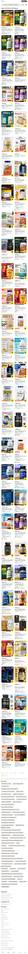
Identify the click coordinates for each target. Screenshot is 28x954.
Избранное (14, 952)
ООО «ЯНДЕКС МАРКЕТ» (9, 947)
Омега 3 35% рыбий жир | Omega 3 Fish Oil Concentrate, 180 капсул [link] (7, 457)
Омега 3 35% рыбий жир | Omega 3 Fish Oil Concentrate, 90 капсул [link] (7, 484)
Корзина (19, 952)
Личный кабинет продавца (6, 894)
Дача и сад (3, 925)
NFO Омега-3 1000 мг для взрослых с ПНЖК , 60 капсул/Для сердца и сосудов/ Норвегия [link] (7, 686)
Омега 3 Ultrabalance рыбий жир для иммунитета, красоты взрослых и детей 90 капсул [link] (20, 431)
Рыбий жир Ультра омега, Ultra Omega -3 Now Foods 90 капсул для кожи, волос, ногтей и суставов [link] (20, 381)
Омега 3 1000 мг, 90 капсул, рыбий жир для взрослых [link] (20, 80)
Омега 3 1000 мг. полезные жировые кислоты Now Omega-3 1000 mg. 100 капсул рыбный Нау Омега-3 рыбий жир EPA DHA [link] (20, 765)
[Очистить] (22, 4)
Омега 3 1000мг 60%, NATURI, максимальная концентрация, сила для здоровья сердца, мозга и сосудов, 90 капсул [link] (7, 55)
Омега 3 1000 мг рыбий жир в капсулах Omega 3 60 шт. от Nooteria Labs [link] (20, 284)
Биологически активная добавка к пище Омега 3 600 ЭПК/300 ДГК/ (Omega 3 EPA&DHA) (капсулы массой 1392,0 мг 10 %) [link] (20, 687)
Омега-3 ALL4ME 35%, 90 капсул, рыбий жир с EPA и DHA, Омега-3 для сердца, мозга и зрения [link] (7, 283)
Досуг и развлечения (5, 908)
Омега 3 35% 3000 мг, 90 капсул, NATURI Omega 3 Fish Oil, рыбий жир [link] (7, 231)
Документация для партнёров (7, 897)
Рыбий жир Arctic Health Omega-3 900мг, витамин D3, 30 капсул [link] (7, 509)
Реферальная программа (6, 904)
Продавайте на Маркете (6, 895)
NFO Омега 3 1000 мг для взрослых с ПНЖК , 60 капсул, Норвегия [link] (7, 739)
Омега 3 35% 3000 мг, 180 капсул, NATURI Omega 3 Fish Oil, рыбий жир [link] (7, 584)
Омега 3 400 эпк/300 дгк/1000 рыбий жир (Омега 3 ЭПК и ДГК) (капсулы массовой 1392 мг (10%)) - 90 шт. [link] (20, 584)
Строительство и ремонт (6, 934)
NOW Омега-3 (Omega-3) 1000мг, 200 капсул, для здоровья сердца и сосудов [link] (20, 231)
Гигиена (2, 914)
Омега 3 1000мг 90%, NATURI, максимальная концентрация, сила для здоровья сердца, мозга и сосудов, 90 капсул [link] (20, 30)
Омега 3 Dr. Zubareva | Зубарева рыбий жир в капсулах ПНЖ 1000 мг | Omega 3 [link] (6, 533)
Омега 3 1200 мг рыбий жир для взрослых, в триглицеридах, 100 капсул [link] (7, 381)
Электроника (3, 915)
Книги (2, 927)
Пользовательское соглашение (7, 940)
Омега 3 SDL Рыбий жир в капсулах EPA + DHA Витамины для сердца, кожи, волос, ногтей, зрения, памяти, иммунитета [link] (20, 204)
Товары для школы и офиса (6, 929)
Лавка (8, 952)
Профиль (25, 952)
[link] (6, 784)
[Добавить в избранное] (12, 11)
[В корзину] (12, 24)
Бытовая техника (4, 912)
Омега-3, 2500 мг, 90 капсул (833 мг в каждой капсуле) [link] (20, 405)
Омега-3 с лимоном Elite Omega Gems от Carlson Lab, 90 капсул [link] (7, 431)
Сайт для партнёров (5, 899)
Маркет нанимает (4, 943)
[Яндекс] (10, 949)
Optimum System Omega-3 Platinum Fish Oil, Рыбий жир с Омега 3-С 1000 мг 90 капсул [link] (7, 156)
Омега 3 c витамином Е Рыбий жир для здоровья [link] (7, 635)
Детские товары (4, 935)
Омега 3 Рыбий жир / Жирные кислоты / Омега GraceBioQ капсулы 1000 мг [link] (20, 661)
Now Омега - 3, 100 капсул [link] (20, 155)
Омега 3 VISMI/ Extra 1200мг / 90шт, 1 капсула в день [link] (7, 258)
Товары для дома (4, 919)
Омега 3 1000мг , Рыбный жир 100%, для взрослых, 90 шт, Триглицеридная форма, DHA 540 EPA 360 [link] (20, 131)
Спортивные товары (5, 930)
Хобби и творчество (5, 924)
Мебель (2, 910)
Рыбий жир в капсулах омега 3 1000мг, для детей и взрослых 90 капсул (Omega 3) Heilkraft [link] (7, 204)
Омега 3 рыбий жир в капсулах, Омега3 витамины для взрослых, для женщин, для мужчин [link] (7, 333)
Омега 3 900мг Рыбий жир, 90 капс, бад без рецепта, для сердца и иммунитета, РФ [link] (20, 357)
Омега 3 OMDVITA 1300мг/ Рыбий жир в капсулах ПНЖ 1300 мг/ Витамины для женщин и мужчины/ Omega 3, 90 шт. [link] (20, 560)
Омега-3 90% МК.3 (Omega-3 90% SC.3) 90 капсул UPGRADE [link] (20, 635)
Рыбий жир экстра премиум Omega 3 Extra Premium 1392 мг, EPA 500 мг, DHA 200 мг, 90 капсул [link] (7, 405)
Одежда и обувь (4, 917)
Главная (3, 952)
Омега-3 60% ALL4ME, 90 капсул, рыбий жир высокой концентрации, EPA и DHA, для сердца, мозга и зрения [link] (20, 308)
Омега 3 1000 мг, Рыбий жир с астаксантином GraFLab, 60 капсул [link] (19, 509)
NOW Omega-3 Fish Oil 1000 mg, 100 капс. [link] (20, 457)
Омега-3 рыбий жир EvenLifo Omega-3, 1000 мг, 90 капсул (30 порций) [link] (7, 131)
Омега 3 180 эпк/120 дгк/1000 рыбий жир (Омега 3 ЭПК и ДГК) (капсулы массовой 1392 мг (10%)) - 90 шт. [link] (20, 484)
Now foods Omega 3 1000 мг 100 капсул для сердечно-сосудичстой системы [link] (20, 257)
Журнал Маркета (4, 945)
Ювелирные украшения (5, 937)
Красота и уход (4, 922)
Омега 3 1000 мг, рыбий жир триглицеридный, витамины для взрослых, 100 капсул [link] (20, 180)
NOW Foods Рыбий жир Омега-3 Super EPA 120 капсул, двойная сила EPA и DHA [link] (7, 765)
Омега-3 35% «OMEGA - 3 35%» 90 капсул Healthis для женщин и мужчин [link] (7, 30)
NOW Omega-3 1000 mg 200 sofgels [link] (6, 180)
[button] (26, 5)
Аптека (2, 920)
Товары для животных (5, 932)
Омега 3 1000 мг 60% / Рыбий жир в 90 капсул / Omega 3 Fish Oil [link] (20, 106)
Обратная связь (4, 942)
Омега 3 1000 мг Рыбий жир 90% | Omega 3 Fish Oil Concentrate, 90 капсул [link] (7, 80)
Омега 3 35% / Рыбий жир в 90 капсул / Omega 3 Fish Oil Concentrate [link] (20, 533)
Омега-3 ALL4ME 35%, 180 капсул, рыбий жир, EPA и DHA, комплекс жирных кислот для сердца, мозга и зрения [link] (7, 660)
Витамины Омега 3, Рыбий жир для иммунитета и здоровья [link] (7, 357)
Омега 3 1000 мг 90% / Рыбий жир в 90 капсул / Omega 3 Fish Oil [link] (20, 55)
